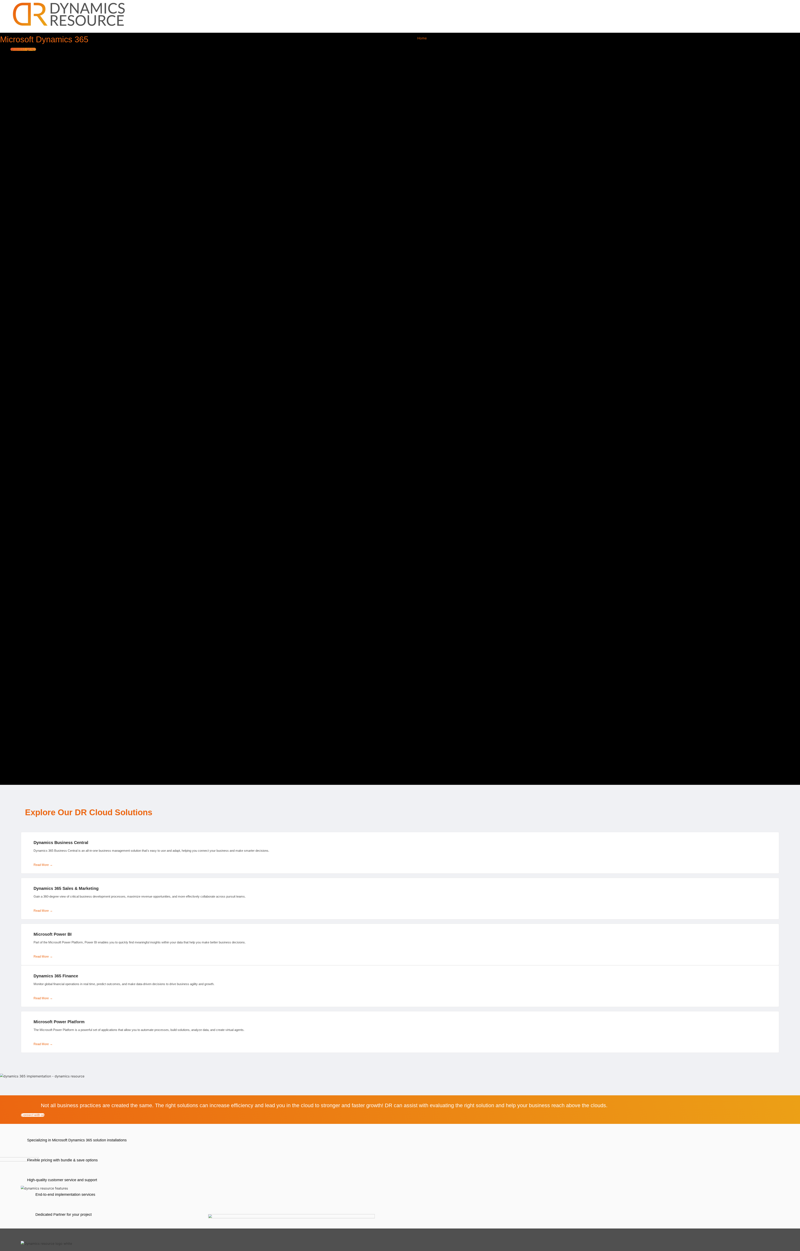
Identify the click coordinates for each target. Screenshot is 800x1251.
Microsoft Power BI (53, 934)
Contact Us (544, 38)
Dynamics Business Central (61, 842)
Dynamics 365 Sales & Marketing (66, 888)
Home (422, 38)
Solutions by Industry (488, 38)
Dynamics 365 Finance (56, 976)
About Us (521, 38)
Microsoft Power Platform (59, 1021)
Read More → (43, 865)
